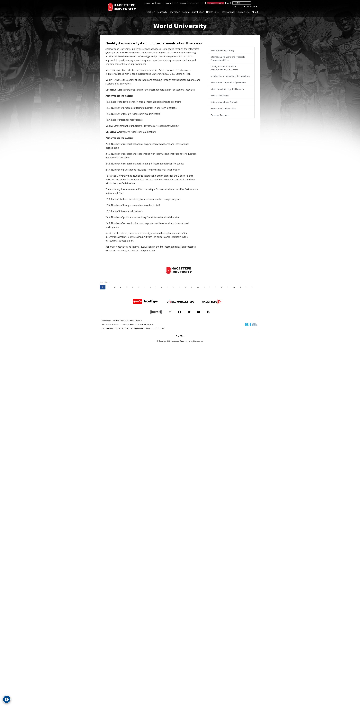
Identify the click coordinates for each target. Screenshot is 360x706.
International (228, 11)
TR (228, 3)
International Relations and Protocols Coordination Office (228, 58)
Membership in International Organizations (230, 76)
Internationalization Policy (222, 50)
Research (162, 11)
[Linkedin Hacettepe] (208, 312)
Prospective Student (196, 3)
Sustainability (149, 3)
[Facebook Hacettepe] (179, 312)
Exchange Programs (220, 115)
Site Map (180, 336)
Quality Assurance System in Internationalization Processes (224, 68)
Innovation (174, 11)
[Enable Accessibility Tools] (7, 699)
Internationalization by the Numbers (227, 89)
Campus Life (243, 11)
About (255, 11)
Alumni (183, 3)
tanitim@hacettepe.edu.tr (144, 328)
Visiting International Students (224, 102)
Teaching (150, 11)
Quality (159, 3)
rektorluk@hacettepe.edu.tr (113, 328)
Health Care (212, 11)
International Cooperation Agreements (228, 82)
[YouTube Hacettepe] (198, 312)
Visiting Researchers (220, 95)
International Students (215, 3)
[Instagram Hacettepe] (169, 312)
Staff (175, 3)
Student (168, 3)
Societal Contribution (193, 11)
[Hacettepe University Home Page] (109, 7)
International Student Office (223, 108)
